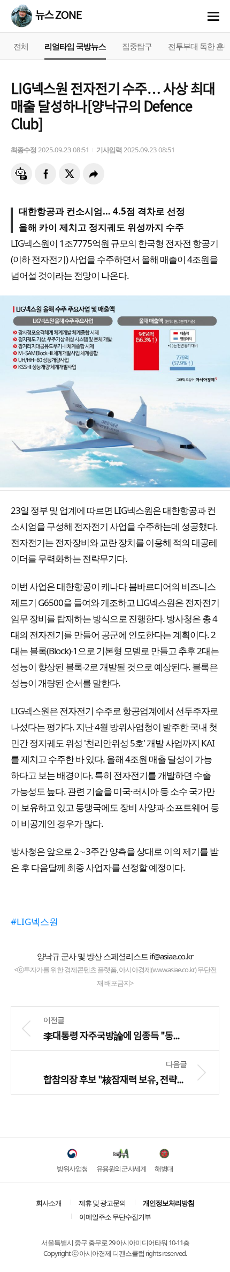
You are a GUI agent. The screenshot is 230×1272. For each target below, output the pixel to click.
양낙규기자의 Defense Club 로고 (21, 15)
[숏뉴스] (21, 173)
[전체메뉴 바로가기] (213, 16)
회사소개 (49, 1203)
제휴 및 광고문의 (102, 1203)
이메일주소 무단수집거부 (115, 1217)
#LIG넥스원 (34, 921)
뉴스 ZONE (58, 16)
